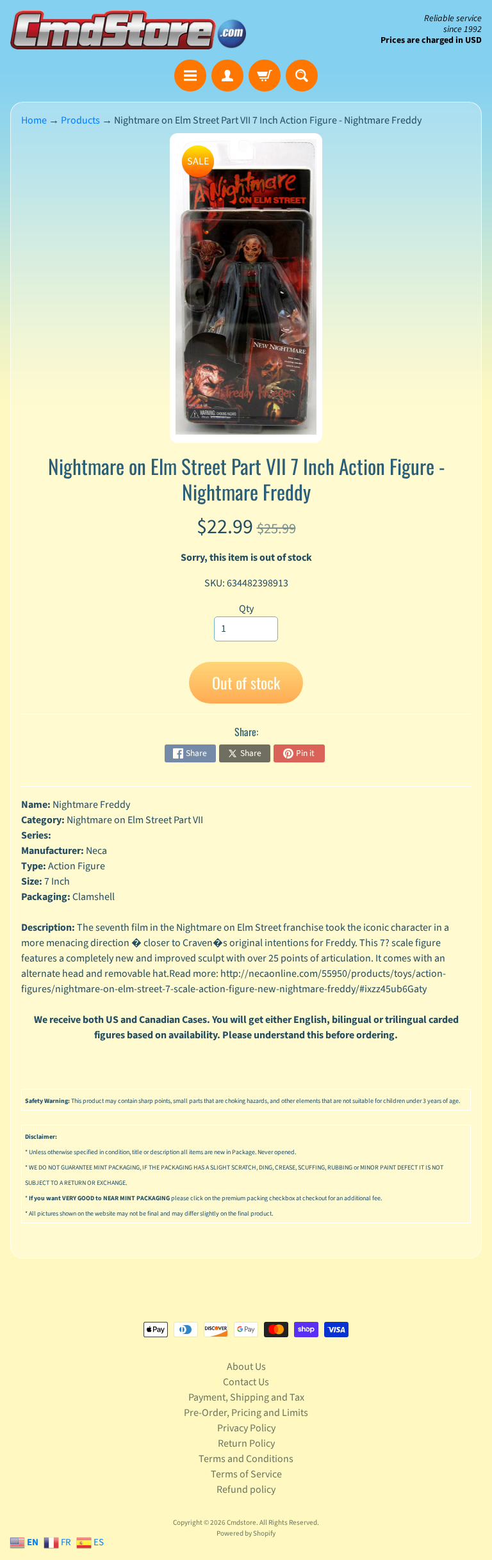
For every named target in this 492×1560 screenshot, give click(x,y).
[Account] (227, 76)
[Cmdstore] (128, 29)
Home (34, 120)
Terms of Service (246, 1474)
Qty (246, 609)
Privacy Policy (246, 1428)
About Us (246, 1367)
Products (80, 120)
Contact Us (246, 1382)
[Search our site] (302, 76)
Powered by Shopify (246, 1533)
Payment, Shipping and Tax (246, 1397)
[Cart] (265, 76)
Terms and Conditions (246, 1459)
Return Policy (246, 1443)
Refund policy (246, 1490)
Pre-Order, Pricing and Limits (246, 1413)
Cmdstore (241, 1522)
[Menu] (190, 76)
